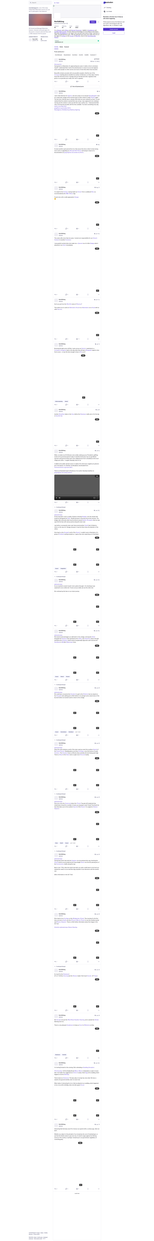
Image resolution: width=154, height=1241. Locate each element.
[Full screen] (97, 497)
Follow (93, 22)
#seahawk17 (93, 55)
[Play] (56, 497)
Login (113, 33)
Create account (114, 29)
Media (61, 47)
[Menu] (98, 22)
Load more (77, 1193)
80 (55, 27)
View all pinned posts (78, 86)
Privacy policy (36, 1234)
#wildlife (87, 55)
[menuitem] (77, 487)
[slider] (77, 495)
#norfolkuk (74, 55)
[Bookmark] (88, 81)
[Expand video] (94, 497)
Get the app (40, 1237)
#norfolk (81, 55)
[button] (77, 487)
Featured (66, 47)
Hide (97, 113)
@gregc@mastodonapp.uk (60, 23)
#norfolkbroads (58, 55)
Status (41, 1232)
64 (62, 27)
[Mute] (59, 497)
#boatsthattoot (67, 55)
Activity (56, 47)
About (38, 1232)
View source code (38, 1238)
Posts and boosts (59, 51)
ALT (97, 135)
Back (57, 3)
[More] (99, 81)
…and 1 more (77, 732)
